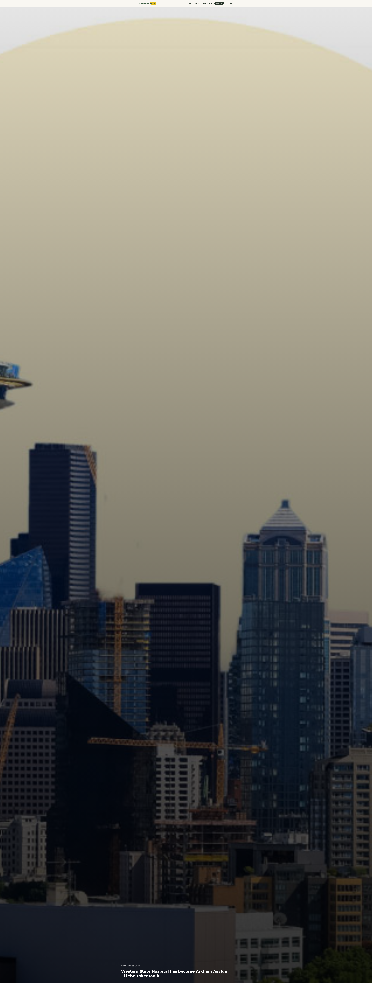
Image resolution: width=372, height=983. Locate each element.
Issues (197, 3)
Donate (219, 3)
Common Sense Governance (132, 966)
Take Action (207, 3)
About (189, 3)
